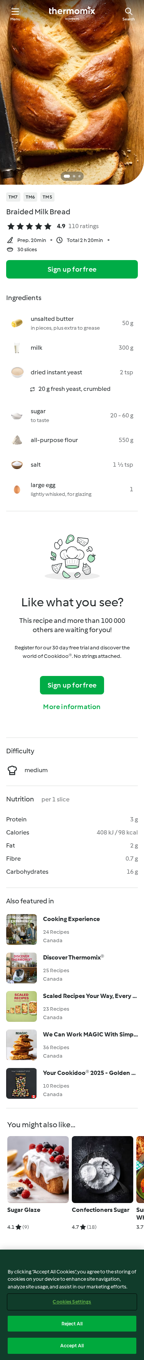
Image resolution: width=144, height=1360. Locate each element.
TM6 (30, 197)
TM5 (47, 197)
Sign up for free (72, 269)
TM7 (13, 197)
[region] (72, 1305)
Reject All (72, 1324)
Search (128, 19)
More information (72, 707)
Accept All (72, 1345)
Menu (15, 19)
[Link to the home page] (72, 14)
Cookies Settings (72, 1302)
